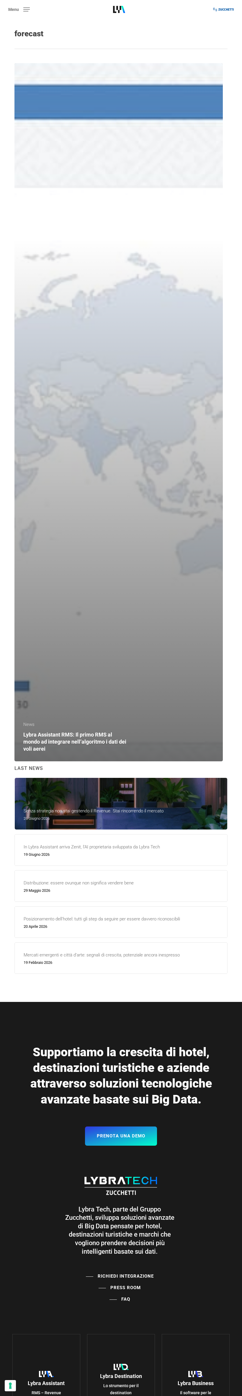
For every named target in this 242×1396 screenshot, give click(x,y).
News (29, 724)
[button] (19, 9)
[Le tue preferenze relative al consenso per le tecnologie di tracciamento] (10, 1385)
